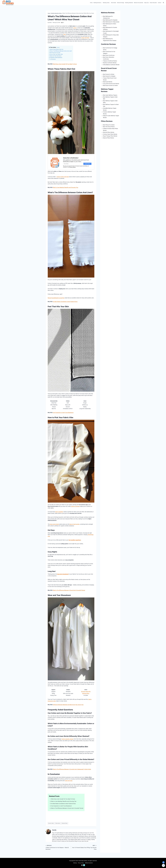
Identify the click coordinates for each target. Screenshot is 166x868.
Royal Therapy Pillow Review (110, 136)
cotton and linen (85, 37)
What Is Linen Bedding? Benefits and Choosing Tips (65, 187)
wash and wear (68, 780)
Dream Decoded (153, 2)
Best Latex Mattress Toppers (110, 95)
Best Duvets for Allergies (109, 76)
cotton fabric (51, 823)
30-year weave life (85, 691)
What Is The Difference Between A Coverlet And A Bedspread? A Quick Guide (72, 769)
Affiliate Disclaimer (89, 862)
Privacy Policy (81, 862)
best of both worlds (74, 524)
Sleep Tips (146, 2)
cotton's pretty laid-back (63, 176)
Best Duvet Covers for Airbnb (110, 85)
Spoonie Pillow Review (108, 132)
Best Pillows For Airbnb (108, 124)
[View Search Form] (163, 3)
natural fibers (65, 823)
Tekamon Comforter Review (110, 61)
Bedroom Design (120, 2)
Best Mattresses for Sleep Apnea (111, 21)
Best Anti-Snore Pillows (109, 126)
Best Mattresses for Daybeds (110, 20)
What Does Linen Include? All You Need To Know (65, 64)
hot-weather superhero (75, 540)
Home (91, 2)
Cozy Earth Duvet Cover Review (111, 83)
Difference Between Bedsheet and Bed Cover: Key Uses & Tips (68, 704)
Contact (159, 2)
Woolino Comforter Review (109, 62)
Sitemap (75, 862)
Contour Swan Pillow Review (110, 134)
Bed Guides (113, 2)
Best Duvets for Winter (108, 74)
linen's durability (59, 511)
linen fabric (57, 823)
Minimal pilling (85, 693)
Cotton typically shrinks (67, 739)
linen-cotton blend (54, 524)
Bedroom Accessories (138, 2)
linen (64, 34)
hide (58, 47)
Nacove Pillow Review (108, 138)
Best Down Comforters (108, 55)
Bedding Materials (129, 2)
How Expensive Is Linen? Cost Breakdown (63, 412)
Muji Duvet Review (107, 81)
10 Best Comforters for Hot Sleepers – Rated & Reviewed (57, 847)
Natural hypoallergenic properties (56, 297)
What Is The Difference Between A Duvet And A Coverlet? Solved (69, 590)
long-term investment (62, 574)
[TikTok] (84, 865)
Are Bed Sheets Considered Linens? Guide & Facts (65, 301)
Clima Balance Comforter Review (111, 64)
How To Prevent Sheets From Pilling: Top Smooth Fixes (84, 847)
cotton (74, 27)
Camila (50, 22)
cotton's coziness (75, 506)
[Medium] (82, 865)
